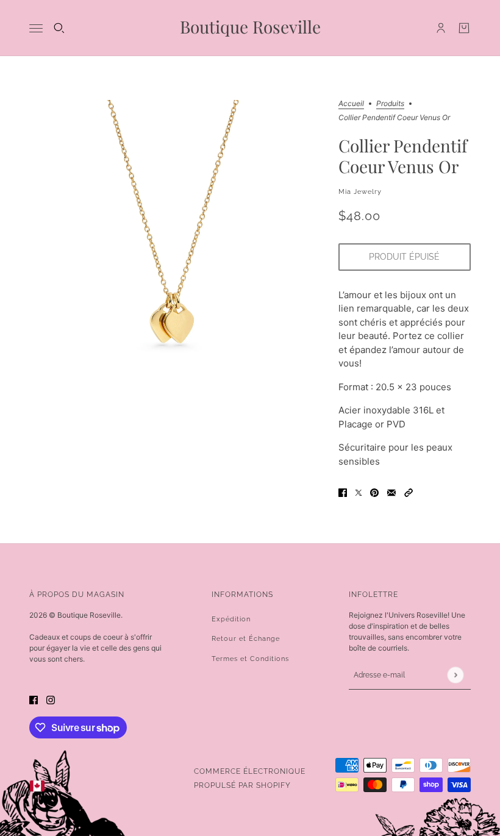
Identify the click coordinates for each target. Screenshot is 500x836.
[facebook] (33, 700)
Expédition (231, 619)
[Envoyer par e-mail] (391, 492)
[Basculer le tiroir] (36, 28)
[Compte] (441, 28)
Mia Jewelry (360, 192)
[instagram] (50, 700)
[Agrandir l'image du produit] (174, 245)
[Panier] (464, 28)
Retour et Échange (246, 639)
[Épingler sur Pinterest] (374, 492)
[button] (408, 492)
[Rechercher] (59, 28)
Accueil (351, 104)
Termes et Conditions (250, 659)
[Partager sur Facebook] (343, 492)
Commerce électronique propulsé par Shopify (249, 778)
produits (390, 104)
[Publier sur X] (358, 492)
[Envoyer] (455, 674)
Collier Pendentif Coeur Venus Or (402, 156)
